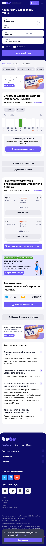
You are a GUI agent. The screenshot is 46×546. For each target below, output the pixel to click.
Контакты (5, 503)
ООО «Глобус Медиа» (35, 516)
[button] (4, 477)
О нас (4, 497)
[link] (9, 85)
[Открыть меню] (42, 3)
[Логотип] (6, 3)
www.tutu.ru (8, 520)
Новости (4, 505)
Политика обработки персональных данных (16, 523)
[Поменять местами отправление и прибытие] (39, 23)
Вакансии (5, 500)
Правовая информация (9, 507)
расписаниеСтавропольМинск (24, 247)
